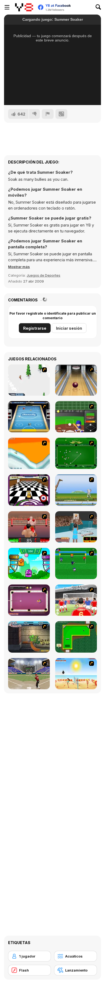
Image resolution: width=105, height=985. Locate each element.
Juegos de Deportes (43, 275)
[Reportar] (48, 114)
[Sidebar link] (7, 7)
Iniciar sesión (69, 328)
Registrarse (34, 328)
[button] (19, 267)
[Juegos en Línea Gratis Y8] (24, 7)
